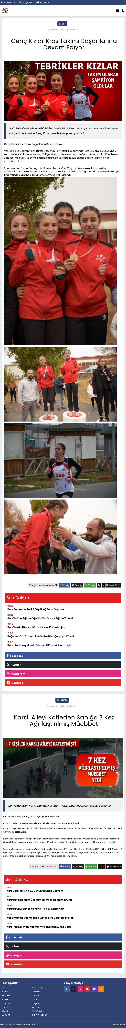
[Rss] (101, 989)
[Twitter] (73, 989)
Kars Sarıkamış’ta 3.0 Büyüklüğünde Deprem (35, 609)
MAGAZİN (6, 1015)
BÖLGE (5, 991)
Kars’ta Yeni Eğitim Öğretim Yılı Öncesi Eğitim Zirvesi (40, 618)
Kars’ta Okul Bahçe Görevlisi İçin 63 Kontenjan (36, 627)
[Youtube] (87, 989)
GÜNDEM (62, 700)
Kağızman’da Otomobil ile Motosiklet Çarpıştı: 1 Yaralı (40, 636)
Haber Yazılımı (119, 1024)
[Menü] (117, 10)
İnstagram (17, 674)
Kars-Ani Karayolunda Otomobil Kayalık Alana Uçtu (39, 645)
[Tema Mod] (122, 11)
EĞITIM (35, 1007)
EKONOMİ (6, 1003)
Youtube (17, 683)
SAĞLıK (5, 1011)
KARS (4, 987)
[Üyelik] (124, 2)
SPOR (62, 23)
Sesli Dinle (114, 585)
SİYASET (5, 999)
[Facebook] (67, 989)
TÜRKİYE (36, 991)
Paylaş (65, 585)
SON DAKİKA (9, 2)
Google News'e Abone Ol (43, 585)
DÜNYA (5, 1007)
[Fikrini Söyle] (94, 989)
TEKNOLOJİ (37, 1011)
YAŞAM (35, 1003)
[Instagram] (80, 989)
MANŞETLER (26, 2)
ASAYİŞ (35, 995)
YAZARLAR (44, 2)
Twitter (16, 665)
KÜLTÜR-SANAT (39, 1015)
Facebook (16, 656)
